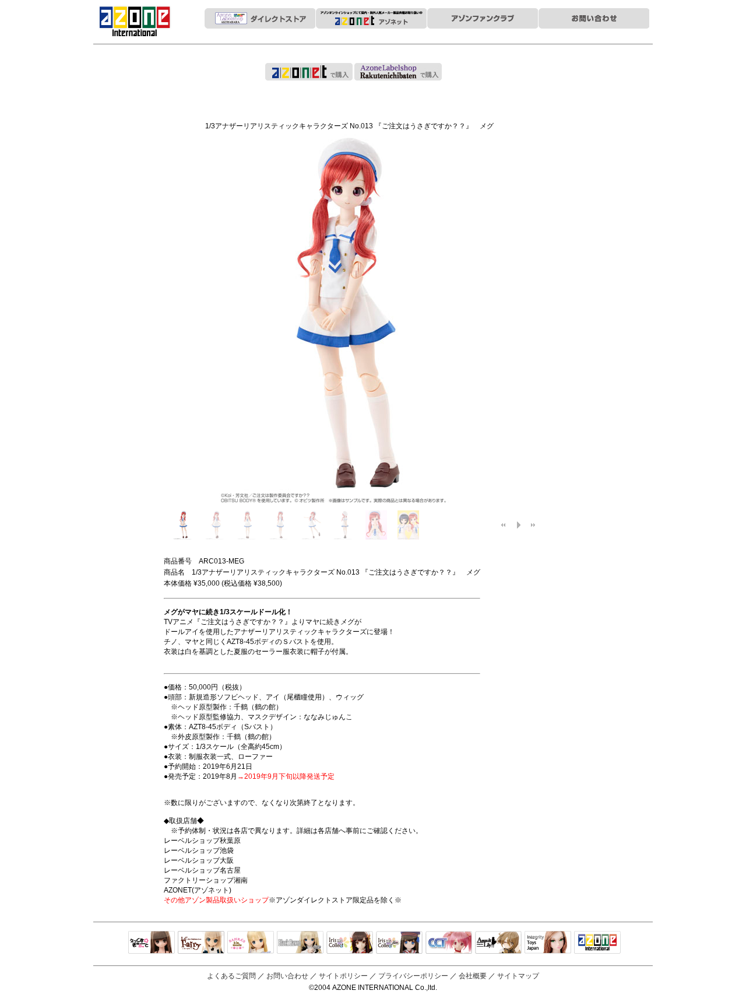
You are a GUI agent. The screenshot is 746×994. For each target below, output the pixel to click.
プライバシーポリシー (413, 976)
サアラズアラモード (250, 943)
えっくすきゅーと (151, 943)
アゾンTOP (597, 943)
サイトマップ (518, 976)
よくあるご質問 (231, 976)
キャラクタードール (448, 943)
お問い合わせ (287, 976)
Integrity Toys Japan (548, 943)
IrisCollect (349, 943)
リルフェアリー (201, 943)
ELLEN (399, 943)
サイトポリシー (343, 976)
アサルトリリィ (498, 943)
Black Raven (300, 943)
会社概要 (473, 976)
